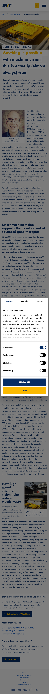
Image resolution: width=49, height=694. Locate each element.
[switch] (43, 355)
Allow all (24, 382)
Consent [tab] (9, 301)
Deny (24, 390)
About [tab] (40, 301)
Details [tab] (24, 301)
